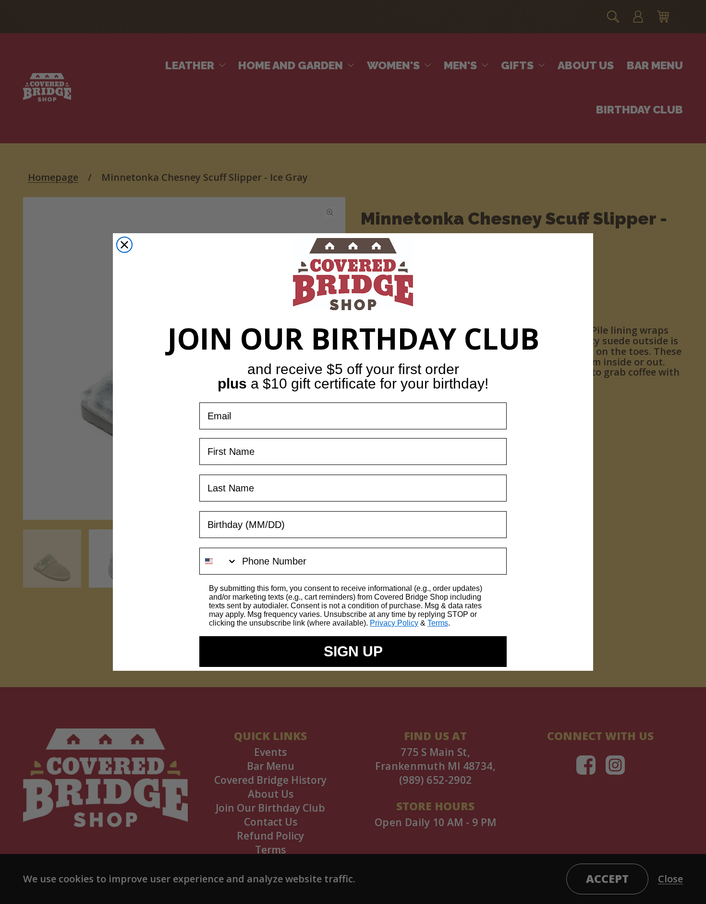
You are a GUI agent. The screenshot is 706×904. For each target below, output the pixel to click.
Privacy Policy (394, 623)
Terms (437, 623)
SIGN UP (353, 651)
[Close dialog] (124, 244)
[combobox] (218, 561)
